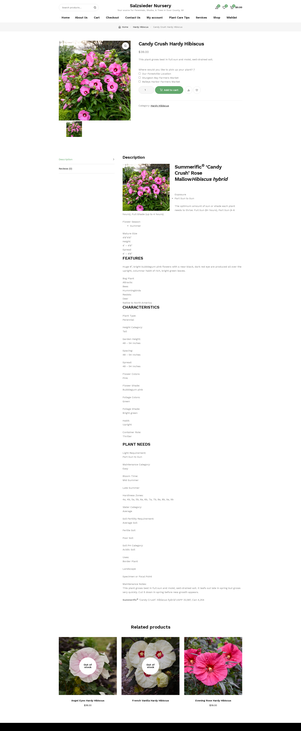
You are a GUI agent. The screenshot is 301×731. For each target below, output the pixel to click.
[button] (125, 45)
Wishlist (232, 17)
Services (201, 17)
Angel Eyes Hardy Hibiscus (87, 700)
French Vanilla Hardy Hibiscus (150, 700)
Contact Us (132, 17)
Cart (97, 17)
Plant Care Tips (179, 17)
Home (65, 17)
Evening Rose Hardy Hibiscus (213, 700)
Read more (90, 690)
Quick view (113, 651)
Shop (216, 17)
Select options (215, 690)
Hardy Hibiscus (140, 27)
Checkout (112, 17)
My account (155, 17)
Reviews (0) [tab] (65, 168)
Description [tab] (65, 159)
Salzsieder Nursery (150, 5)
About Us (81, 17)
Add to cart (171, 89)
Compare (188, 90)
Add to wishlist (197, 90)
